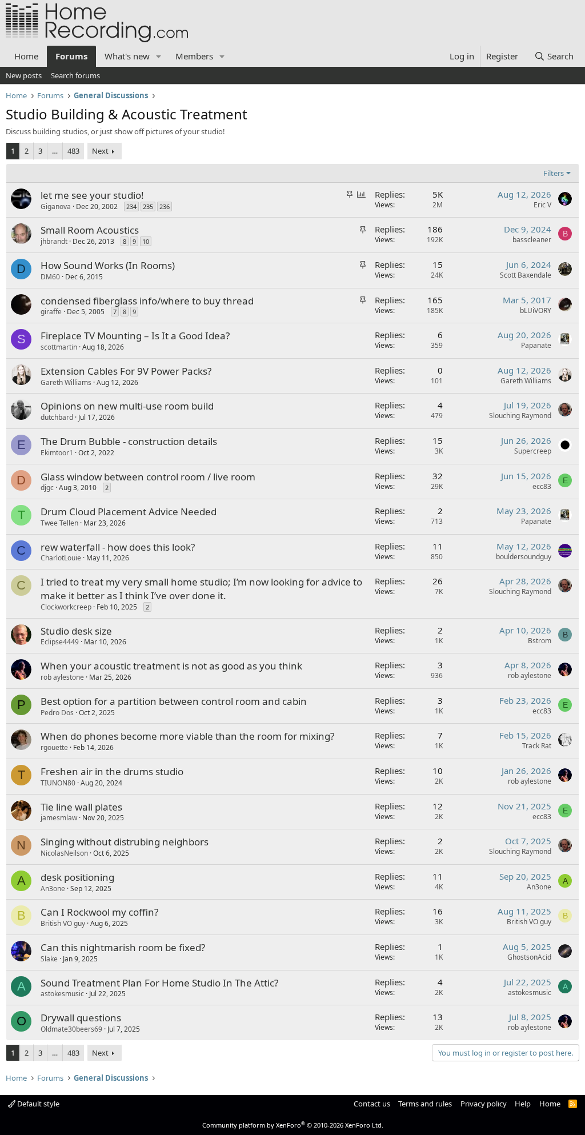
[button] (159, 56)
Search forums (75, 75)
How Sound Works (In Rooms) (108, 265)
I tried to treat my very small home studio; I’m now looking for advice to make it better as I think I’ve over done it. (201, 588)
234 (131, 206)
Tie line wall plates (81, 806)
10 (145, 241)
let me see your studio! (92, 195)
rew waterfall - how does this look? (118, 547)
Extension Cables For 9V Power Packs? (126, 371)
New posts (24, 75)
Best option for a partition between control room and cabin (174, 701)
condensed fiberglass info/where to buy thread (147, 300)
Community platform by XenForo (292, 1125)
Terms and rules (425, 1103)
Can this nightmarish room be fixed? (123, 947)
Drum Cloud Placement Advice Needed (129, 511)
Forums (71, 56)
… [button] (55, 151)
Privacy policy (483, 1103)
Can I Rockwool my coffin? (99, 912)
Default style (37, 1103)
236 (164, 206)
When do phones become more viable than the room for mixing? (187, 736)
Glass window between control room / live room (148, 476)
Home (26, 56)
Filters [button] (553, 173)
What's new (127, 56)
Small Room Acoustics (90, 229)
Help (523, 1103)
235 (148, 206)
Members (194, 56)
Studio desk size (76, 630)
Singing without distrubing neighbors (125, 841)
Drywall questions (81, 1017)
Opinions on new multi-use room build (127, 405)
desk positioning (77, 877)
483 (73, 151)
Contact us (372, 1103)
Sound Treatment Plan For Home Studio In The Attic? (159, 982)
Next (100, 151)
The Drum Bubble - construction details (129, 441)
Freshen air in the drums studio (112, 771)
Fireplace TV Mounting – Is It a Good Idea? (135, 335)
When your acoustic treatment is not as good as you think (171, 665)
